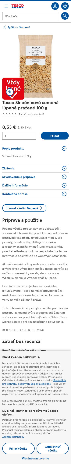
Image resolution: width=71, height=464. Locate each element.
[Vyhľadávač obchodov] (65, 6)
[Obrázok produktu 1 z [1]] (35, 66)
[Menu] (6, 6)
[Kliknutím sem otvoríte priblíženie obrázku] (10, 92)
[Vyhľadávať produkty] (65, 16)
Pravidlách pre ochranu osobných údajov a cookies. (34, 381)
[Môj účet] (55, 6)
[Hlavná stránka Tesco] (17, 6)
